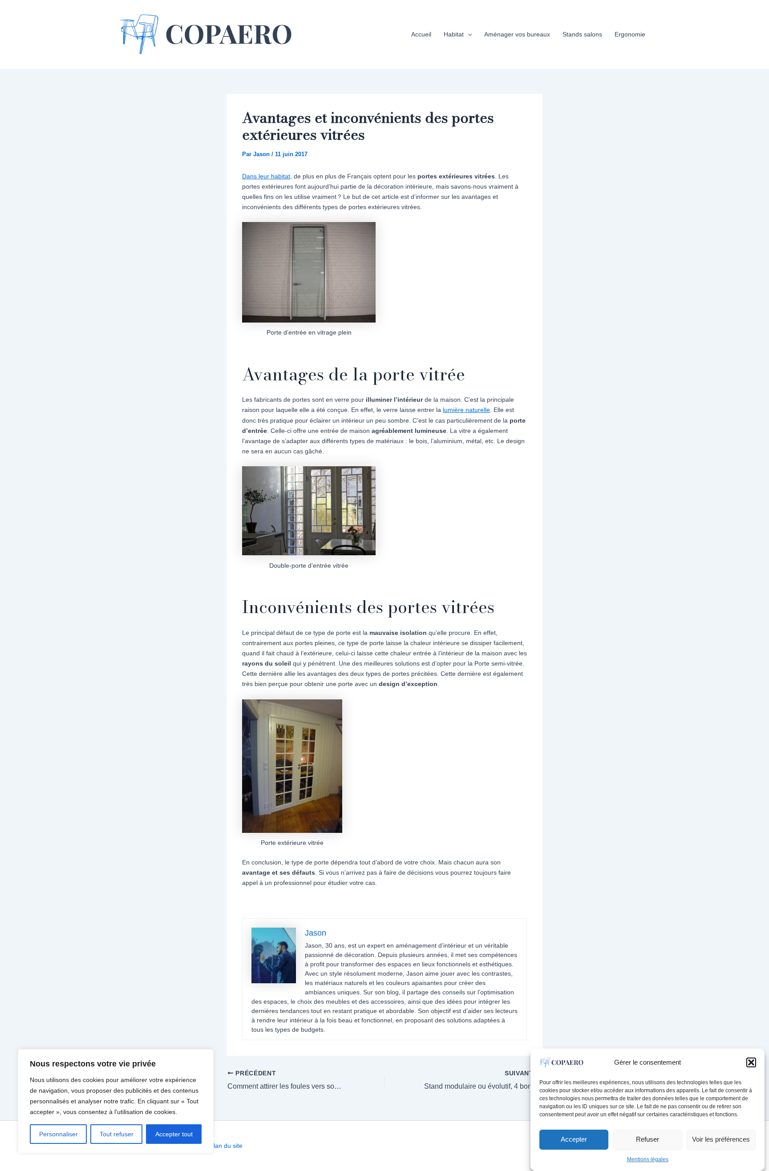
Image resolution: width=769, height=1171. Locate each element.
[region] (116, 1101)
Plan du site (226, 1145)
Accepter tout (174, 1134)
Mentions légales (647, 1159)
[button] (751, 1062)
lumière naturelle (466, 409)
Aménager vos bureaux (517, 34)
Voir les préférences (721, 1139)
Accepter (574, 1139)
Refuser (647, 1139)
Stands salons (582, 34)
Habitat (454, 34)
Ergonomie (630, 34)
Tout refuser (117, 1134)
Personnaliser (58, 1134)
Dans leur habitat (266, 176)
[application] (468, 34)
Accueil (421, 34)
